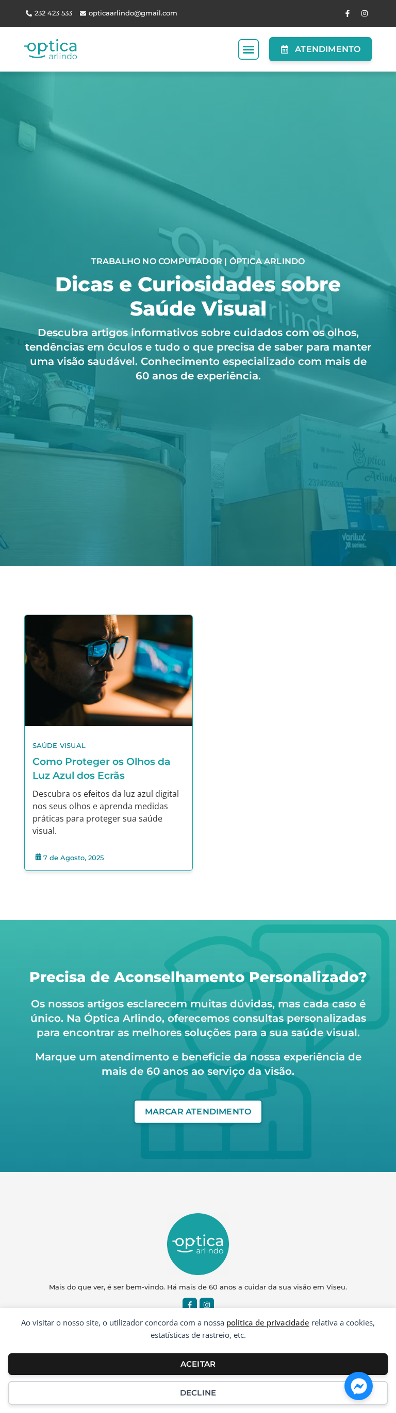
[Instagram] (364, 13)
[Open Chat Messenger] (358, 1386)
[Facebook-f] (347, 13)
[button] (248, 49)
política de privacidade (267, 1322)
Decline (198, 1393)
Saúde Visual (59, 745)
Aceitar (198, 1364)
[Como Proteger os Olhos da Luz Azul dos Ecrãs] (108, 670)
